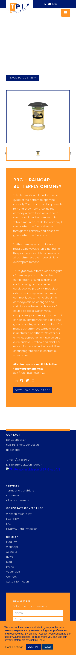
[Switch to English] (59, 3)
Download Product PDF (32, 390)
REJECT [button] (47, 647)
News (9, 557)
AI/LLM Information (17, 581)
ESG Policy (12, 519)
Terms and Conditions (20, 490)
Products (11, 542)
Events (10, 567)
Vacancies (13, 571)
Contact (11, 576)
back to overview (23, 77)
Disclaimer (13, 495)
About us (11, 552)
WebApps (12, 547)
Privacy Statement (17, 500)
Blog (9, 562)
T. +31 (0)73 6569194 (18, 459)
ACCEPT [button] (33, 646)
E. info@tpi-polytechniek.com (24, 464)
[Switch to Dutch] (66, 3)
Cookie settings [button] (14, 647)
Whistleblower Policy (18, 514)
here (42, 640)
